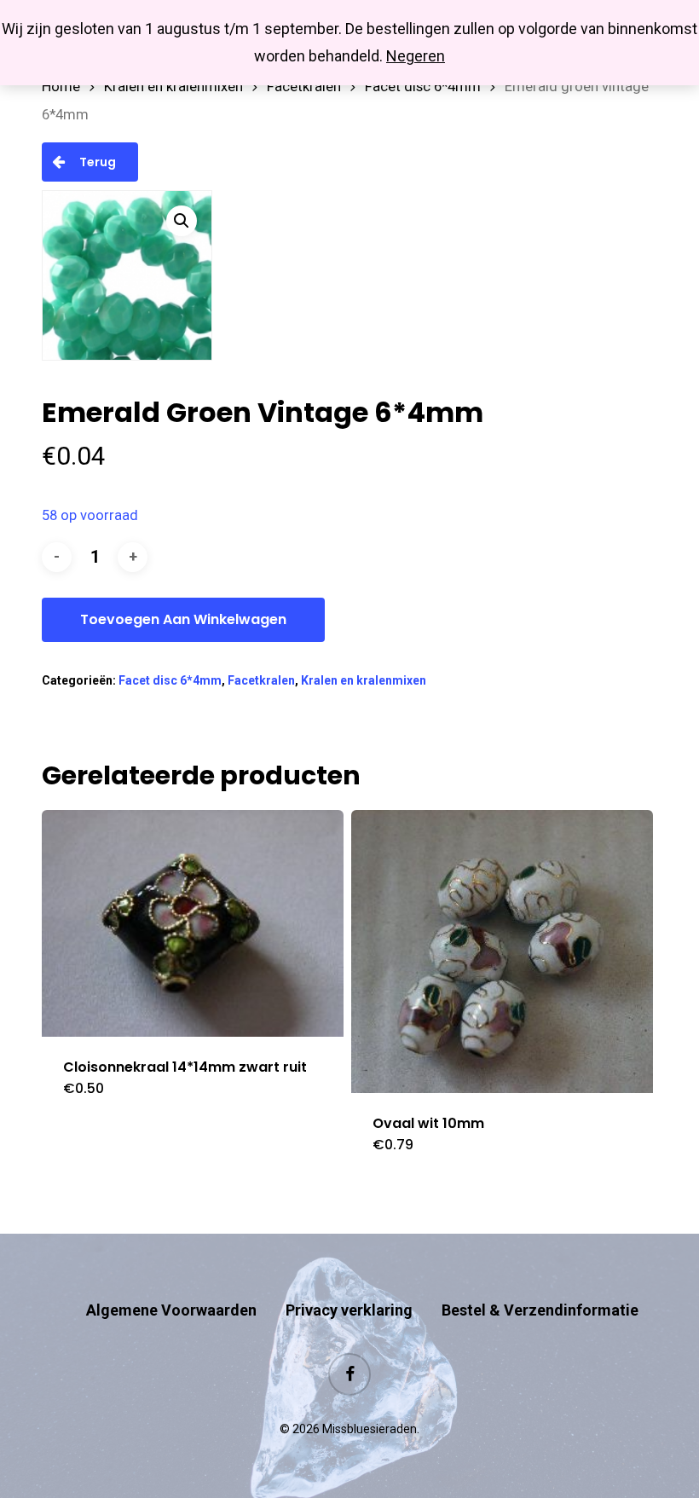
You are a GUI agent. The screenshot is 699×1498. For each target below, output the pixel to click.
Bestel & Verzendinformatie (540, 1310)
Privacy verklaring (349, 1310)
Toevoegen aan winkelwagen (183, 619)
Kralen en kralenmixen (173, 86)
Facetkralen (304, 86)
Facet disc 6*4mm (423, 86)
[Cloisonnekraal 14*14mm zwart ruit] (193, 923)
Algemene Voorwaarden (171, 1310)
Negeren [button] (415, 56)
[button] (181, 220)
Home (61, 86)
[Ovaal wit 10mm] (502, 951)
